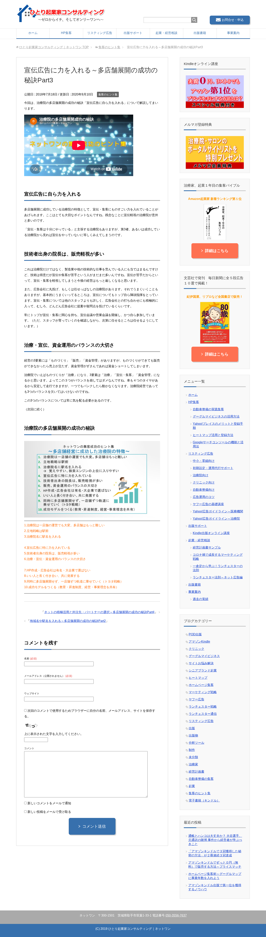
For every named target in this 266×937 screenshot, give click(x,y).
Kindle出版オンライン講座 (211, 533)
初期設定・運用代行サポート (213, 468)
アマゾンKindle (199, 641)
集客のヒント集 (107, 94)
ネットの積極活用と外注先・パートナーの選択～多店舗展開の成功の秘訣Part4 (99, 612)
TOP (54, 47)
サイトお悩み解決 (201, 663)
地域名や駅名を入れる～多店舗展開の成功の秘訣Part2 (68, 621)
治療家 (193, 764)
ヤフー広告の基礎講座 (208, 504)
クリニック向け (204, 482)
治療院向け (200, 475)
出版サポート (133, 33)
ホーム (33, 33)
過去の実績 (200, 599)
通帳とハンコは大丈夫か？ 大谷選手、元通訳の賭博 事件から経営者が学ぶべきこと (215, 840)
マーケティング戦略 (203, 692)
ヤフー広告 (196, 699)
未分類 (193, 757)
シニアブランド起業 (203, 670)
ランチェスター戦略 (203, 706)
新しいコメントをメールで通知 (49, 803)
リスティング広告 (99, 33)
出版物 (193, 735)
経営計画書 (196, 771)
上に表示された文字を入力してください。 (53, 734)
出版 (192, 728)
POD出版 (195, 634)
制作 (192, 750)
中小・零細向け (204, 460)
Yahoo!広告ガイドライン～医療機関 (218, 511)
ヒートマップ (198, 677)
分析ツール (196, 742)
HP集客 (66, 33)
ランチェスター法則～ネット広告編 (218, 577)
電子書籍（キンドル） (204, 800)
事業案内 (233, 33)
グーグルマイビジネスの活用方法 (216, 416)
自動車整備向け (204, 489)
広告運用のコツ (204, 497)
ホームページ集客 (201, 685)
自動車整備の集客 (201, 778)
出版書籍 (200, 33)
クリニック (196, 648)
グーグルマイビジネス (204, 656)
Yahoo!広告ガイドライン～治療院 (216, 518)
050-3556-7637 (176, 915)
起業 (192, 786)
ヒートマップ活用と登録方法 (213, 435)
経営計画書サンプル (207, 547)
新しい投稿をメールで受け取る (49, 811)
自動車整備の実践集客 (208, 409)
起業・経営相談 (166, 33)
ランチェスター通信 (203, 713)
